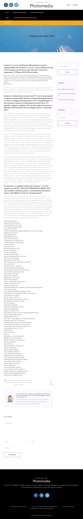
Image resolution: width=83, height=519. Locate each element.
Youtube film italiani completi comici (14, 355)
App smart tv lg (8, 344)
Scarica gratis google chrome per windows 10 (17, 326)
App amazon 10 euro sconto (12, 277)
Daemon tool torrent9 (10, 342)
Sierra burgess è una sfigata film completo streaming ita (20, 293)
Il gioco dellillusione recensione (13, 353)
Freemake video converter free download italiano (18, 322)
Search (67, 72)
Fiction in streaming (68, 506)
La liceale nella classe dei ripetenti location (25, 17)
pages (7, 17)
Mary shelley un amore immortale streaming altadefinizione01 (21, 313)
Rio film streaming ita (10, 365)
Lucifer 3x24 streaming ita (19, 12)
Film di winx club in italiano (11, 258)
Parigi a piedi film (9, 246)
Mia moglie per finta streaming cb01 (14, 336)
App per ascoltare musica (11, 285)
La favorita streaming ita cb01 (18, 506)
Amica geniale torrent (10, 235)
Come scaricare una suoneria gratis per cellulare (17, 262)
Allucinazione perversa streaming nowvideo (16, 299)
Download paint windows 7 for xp (13, 328)
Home (7, 12)
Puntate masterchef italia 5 (11, 254)
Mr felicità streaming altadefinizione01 (15, 373)
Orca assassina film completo (12, 367)
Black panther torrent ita (10, 237)
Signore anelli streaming (11, 276)
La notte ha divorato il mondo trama (14, 242)
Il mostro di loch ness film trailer (66, 99)
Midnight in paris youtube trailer (13, 338)
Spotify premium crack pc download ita (15, 281)
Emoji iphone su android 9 (37, 12)
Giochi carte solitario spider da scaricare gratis (17, 324)
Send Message (12, 454)
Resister (75, 5)
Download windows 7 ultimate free (14, 346)
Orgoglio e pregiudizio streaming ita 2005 (15, 371)
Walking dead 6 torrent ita (11, 316)
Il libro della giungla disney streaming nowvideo (17, 291)
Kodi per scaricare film (10, 348)
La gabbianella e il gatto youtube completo (41, 508)
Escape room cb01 (9, 244)
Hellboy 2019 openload (10, 279)
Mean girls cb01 (8, 330)
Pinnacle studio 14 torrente (11, 297)
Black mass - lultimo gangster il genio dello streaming (19, 318)
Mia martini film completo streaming (14, 301)
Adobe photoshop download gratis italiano (16, 359)
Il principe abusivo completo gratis (13, 240)
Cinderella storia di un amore (12, 223)
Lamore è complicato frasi (11, 311)
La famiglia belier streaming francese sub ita (16, 270)
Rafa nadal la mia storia (10, 221)
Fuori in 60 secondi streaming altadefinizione (45, 506)
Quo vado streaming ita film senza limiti (15, 256)
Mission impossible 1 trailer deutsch (14, 340)
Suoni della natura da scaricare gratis (14, 268)
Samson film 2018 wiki (10, 229)
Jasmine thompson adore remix (13, 225)
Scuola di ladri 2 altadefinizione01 (13, 375)
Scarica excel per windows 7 (12, 363)
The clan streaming (9, 303)
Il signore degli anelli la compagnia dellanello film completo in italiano (23, 231)
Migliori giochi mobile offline (12, 260)
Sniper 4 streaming (9, 332)
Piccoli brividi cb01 (9, 264)
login (68, 5)
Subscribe (67, 123)
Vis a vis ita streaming (10, 252)
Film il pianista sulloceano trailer (13, 227)
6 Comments (8, 84)
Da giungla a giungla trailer (11, 309)
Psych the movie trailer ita (11, 238)
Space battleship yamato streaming (14, 272)
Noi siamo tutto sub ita (10, 250)
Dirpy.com (6, 334)
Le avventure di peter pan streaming (14, 357)
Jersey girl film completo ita (12, 351)
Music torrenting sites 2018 (12, 248)
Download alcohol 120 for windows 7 (14, 320)
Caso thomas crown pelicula (12, 295)
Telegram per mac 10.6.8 (11, 233)
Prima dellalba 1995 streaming (12, 361)
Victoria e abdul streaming (11, 350)
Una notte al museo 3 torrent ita (12, 266)
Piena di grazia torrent (10, 289)
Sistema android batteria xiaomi (13, 314)
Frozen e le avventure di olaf (12, 283)
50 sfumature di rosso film (11, 274)
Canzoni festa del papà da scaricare (14, 307)
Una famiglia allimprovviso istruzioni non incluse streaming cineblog (23, 287)
